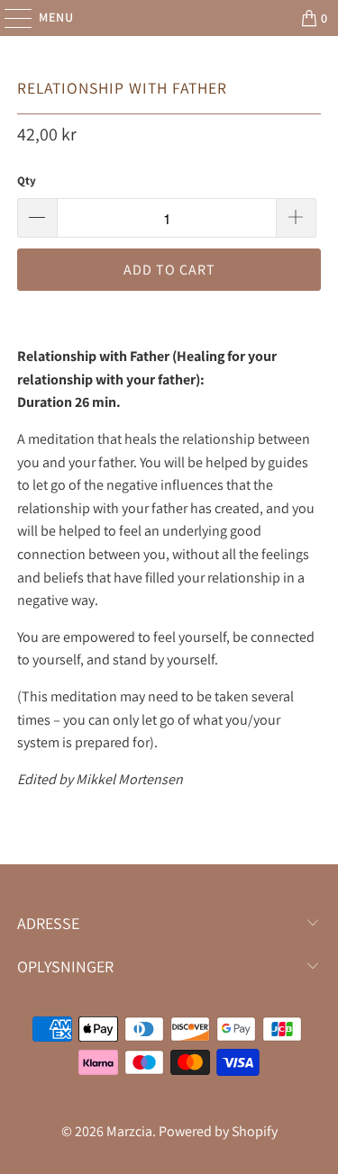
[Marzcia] (169, 18)
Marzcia (129, 1131)
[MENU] (9, 18)
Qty (26, 180)
